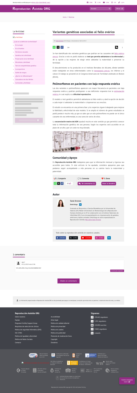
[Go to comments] (116, 47)
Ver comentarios (88, 183)
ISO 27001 (18, 333)
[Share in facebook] (62, 47)
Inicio (65, 17)
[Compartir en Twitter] (58, 183)
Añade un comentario (68, 281)
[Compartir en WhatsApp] (55, 183)
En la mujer (19, 45)
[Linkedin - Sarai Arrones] (80, 204)
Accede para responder (117, 271)
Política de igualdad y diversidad (26, 336)
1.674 (122, 2)
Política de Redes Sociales (24, 339)
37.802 (100, 238)
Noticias (71, 17)
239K (90, 2)
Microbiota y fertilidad (22, 62)
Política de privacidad (58, 326)
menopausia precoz (102, 71)
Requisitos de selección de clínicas (27, 326)
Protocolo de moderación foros (61, 336)
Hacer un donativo (108, 183)
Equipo (17, 320)
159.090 (88, 238)
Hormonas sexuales (21, 52)
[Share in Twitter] (58, 47)
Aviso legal (54, 320)
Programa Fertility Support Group (26, 323)
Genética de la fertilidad (23, 55)
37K (114, 2)
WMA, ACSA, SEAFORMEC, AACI (41, 2)
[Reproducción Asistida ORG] (31, 8)
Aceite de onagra (20, 73)
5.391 (99, 2)
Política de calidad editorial (60, 323)
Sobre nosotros (20, 317)
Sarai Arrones (59, 41)
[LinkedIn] (109, 237)
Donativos (54, 342)
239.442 (62, 238)
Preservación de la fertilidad (24, 59)
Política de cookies (57, 329)
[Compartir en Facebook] (62, 183)
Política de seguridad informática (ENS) (28, 329)
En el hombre (19, 48)
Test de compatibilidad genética (25, 66)
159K (107, 2)
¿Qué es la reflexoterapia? (23, 76)
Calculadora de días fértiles (24, 79)
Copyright (54, 339)
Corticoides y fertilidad (22, 83)
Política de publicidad (58, 333)
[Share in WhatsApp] (54, 47)
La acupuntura (20, 69)
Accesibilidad (55, 317)
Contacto (18, 342)
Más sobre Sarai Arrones (93, 220)
